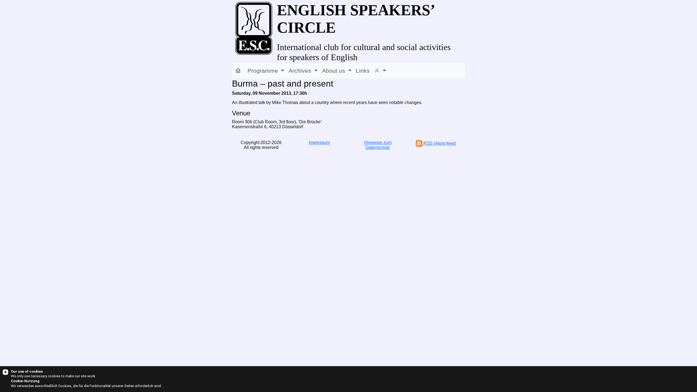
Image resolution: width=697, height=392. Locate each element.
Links (363, 71)
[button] (380, 70)
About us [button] (334, 71)
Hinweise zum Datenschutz (378, 145)
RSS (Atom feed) (439, 143)
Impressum (319, 142)
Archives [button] (301, 71)
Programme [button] (263, 71)
